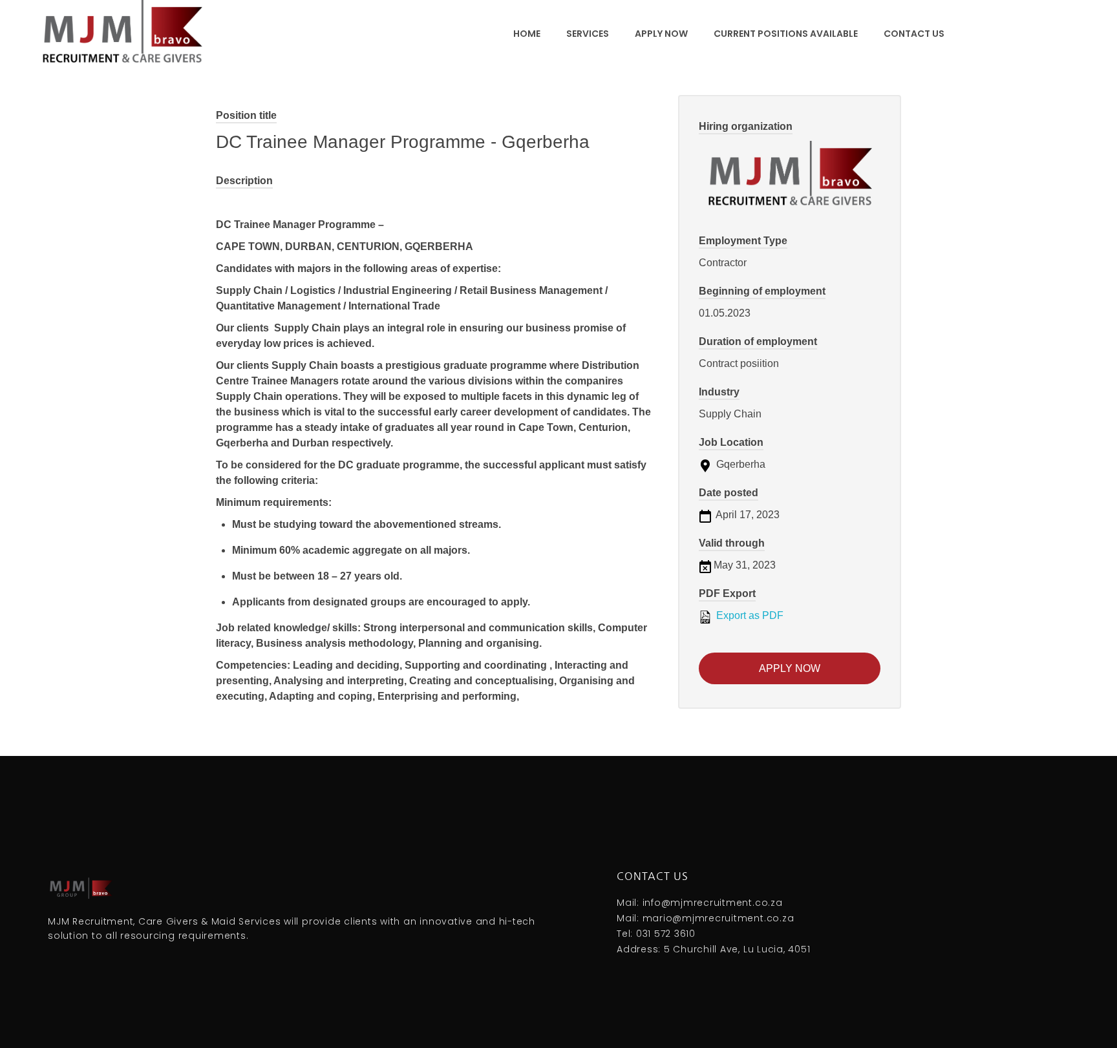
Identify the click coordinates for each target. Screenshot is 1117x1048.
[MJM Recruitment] (122, 32)
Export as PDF (748, 615)
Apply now (789, 668)
